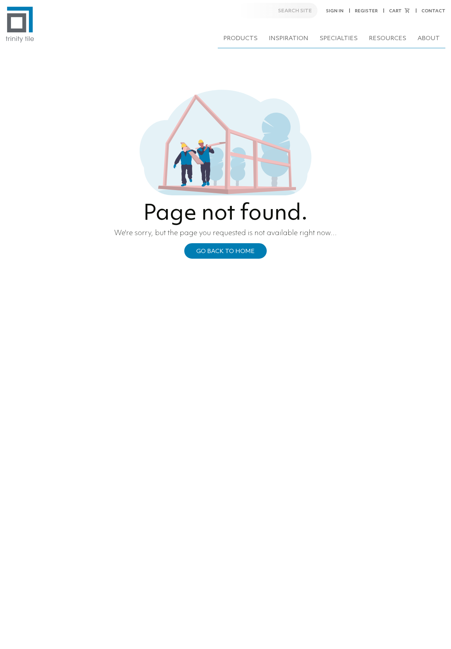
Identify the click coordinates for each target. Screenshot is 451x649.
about (429, 38)
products (240, 38)
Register (366, 10)
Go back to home (225, 251)
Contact (433, 10)
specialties (339, 38)
